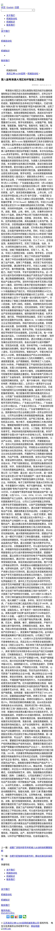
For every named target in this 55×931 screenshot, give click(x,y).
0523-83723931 (8, 913)
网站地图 (35, 926)
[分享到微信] (24, 916)
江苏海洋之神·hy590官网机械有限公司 (21, 923)
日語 (17, 7)
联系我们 (10, 25)
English (10, 7)
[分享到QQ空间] (12, 916)
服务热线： (6, 910)
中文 (3, 7)
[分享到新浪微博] (16, 916)
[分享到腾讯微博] (20, 916)
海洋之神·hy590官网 (15, 73)
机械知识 (10, 22)
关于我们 (10, 15)
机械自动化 (11, 19)
